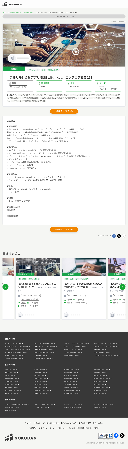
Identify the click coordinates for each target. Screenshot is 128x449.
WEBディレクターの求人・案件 (44, 352)
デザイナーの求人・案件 (101, 352)
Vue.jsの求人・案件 (40, 378)
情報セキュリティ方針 (67, 428)
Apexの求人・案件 (10, 393)
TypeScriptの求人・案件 (101, 369)
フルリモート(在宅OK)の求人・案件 (16, 404)
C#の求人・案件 (39, 375)
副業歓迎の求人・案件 (12, 407)
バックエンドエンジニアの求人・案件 (105, 343)
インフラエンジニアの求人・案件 (74, 346)
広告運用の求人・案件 (71, 393)
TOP (4, 12)
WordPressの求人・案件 (41, 390)
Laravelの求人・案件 (11, 381)
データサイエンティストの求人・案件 (105, 346)
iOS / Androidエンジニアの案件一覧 (20, 12)
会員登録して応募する (64, 111)
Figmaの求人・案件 (70, 387)
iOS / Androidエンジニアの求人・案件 (16, 346)
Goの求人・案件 (10, 375)
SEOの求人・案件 (99, 393)
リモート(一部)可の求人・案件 (43, 404)
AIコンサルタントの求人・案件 (44, 343)
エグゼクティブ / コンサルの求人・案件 (106, 355)
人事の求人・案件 (40, 355)
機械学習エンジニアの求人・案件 (44, 346)
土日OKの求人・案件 (40, 407)
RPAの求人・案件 (39, 393)
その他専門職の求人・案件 (42, 358)
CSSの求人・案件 (39, 369)
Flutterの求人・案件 (11, 384)
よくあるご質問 (85, 423)
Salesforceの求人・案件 (71, 390)
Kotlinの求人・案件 (99, 381)
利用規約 (33, 428)
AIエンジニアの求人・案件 (13, 343)
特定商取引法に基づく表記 (88, 428)
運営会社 (28, 423)
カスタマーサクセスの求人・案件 (15, 352)
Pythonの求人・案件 (70, 372)
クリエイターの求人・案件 (72, 352)
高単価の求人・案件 (100, 407)
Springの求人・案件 (40, 384)
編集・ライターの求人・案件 (14, 355)
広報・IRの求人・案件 (71, 355)
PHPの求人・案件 (40, 372)
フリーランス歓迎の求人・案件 (103, 404)
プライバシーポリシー (47, 428)
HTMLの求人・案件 (11, 369)
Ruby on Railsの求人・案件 (102, 378)
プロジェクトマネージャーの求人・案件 (17, 349)
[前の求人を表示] (5, 287)
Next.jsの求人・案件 (11, 378)
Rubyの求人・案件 (10, 372)
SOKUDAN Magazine (51, 423)
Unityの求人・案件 (70, 384)
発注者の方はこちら (69, 423)
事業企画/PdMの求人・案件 (43, 349)
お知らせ (37, 423)
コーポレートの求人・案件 (13, 358)
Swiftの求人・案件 (69, 381)
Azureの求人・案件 (11, 387)
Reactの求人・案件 (99, 375)
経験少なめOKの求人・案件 (72, 407)
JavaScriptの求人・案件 (71, 369)
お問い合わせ (98, 423)
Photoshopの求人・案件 (101, 387)
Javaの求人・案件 (99, 372)
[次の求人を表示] (123, 287)
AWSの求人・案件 (99, 384)
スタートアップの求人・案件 (73, 404)
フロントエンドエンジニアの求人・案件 (76, 343)
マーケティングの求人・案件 (73, 349)
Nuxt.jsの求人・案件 (70, 378)
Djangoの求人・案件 (40, 381)
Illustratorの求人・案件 (12, 390)
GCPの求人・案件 (39, 387)
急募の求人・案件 (10, 410)
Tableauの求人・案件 (100, 390)
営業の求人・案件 (99, 349)
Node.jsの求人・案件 (70, 375)
